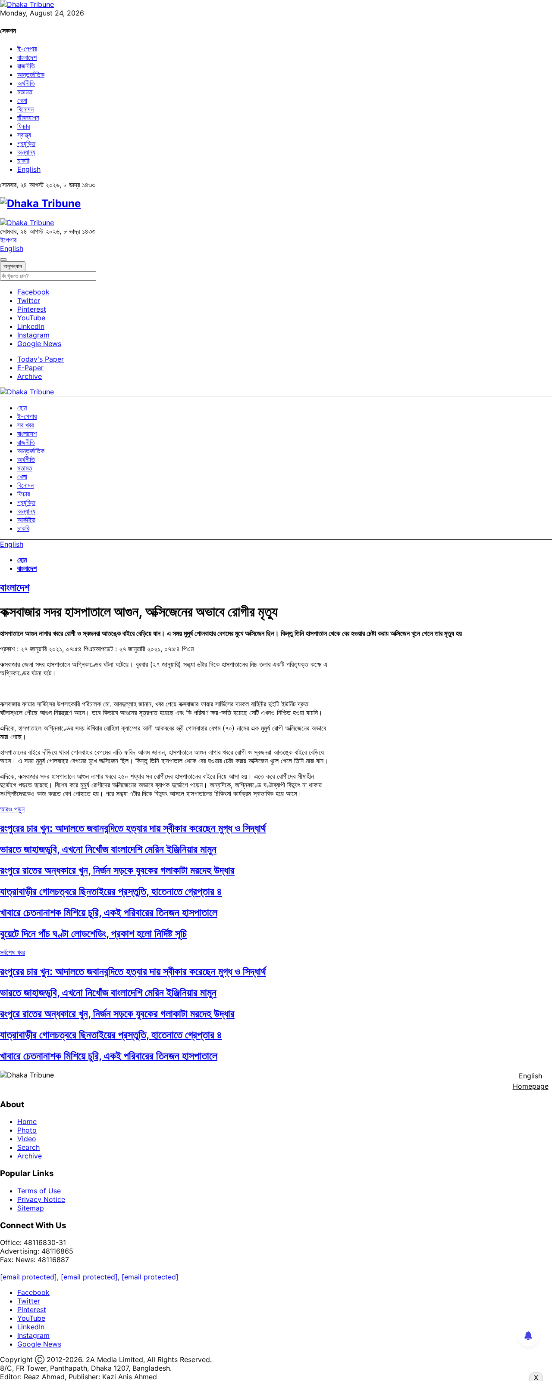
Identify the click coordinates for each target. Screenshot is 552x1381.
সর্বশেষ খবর (12, 952)
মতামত (24, 91)
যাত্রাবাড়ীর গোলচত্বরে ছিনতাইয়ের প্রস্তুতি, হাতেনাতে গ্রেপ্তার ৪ (111, 891)
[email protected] (28, 1277)
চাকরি (23, 160)
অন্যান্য (26, 152)
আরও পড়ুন (12, 809)
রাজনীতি (26, 66)
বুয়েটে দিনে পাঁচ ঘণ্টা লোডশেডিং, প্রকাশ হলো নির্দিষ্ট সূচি (93, 933)
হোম (22, 407)
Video (26, 1138)
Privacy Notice (41, 1199)
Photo (27, 1130)
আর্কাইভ (26, 519)
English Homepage (531, 1080)
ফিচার (23, 126)
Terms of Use (39, 1190)
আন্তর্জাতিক (30, 74)
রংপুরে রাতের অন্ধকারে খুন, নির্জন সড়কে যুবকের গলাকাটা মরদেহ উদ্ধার (117, 870)
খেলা (22, 100)
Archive (29, 376)
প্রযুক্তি (26, 143)
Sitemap (30, 1208)
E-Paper (30, 367)
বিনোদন (25, 109)
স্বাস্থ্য (24, 134)
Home (27, 1121)
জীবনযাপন (28, 117)
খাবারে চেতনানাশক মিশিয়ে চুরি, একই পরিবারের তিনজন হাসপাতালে (108, 912)
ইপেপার (8, 239)
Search (28, 1147)
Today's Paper (40, 359)
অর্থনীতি (26, 83)
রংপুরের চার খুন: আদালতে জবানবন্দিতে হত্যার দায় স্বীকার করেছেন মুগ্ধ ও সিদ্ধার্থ (133, 828)
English (29, 169)
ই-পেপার (27, 48)
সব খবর (25, 425)
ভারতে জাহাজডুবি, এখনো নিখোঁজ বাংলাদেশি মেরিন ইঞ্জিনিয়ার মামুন (108, 849)
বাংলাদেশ (27, 57)
